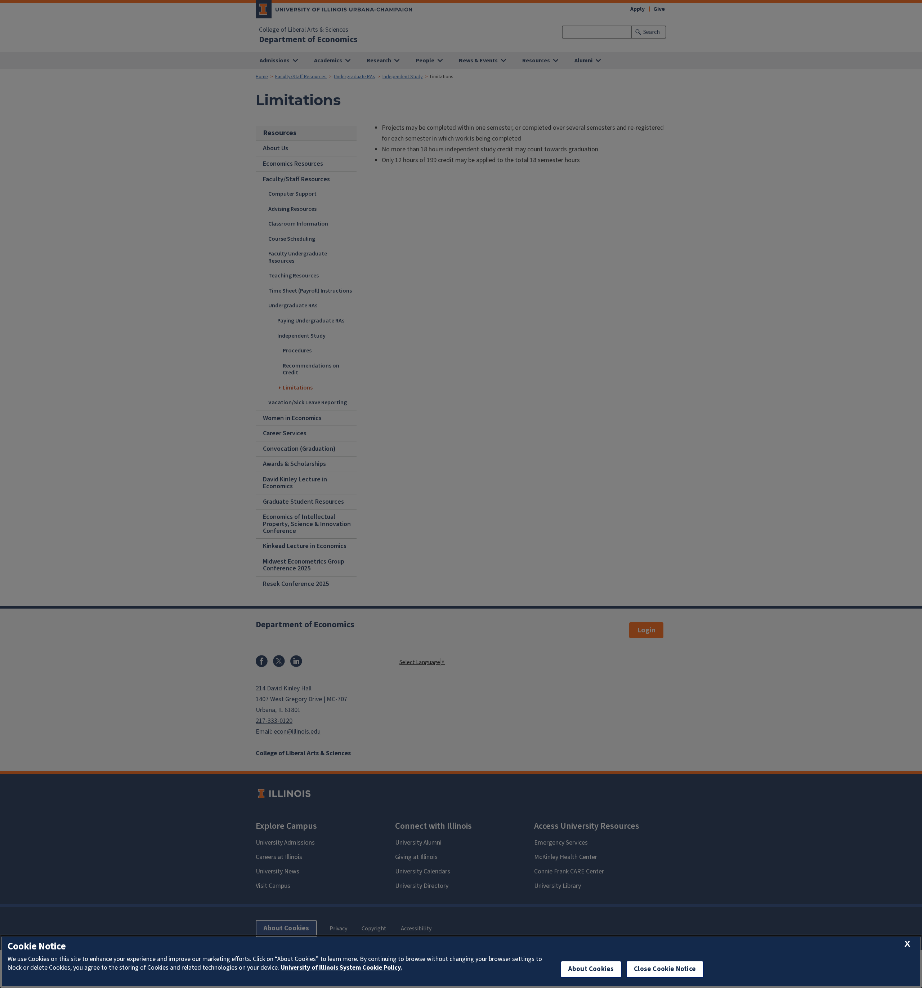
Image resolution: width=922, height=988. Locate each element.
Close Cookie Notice (665, 969)
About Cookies (591, 969)
